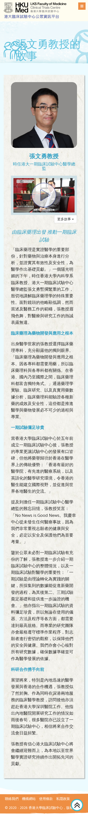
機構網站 (29, 798)
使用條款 (46, 798)
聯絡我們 (12, 798)
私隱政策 (63, 798)
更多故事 (64, 219)
